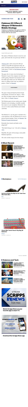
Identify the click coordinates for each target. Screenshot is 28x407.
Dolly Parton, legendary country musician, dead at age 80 (14, 12)
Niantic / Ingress (14, 98)
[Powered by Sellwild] (24, 255)
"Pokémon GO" (5, 63)
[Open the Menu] (2, 2)
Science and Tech (7, 18)
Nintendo (13, 83)
